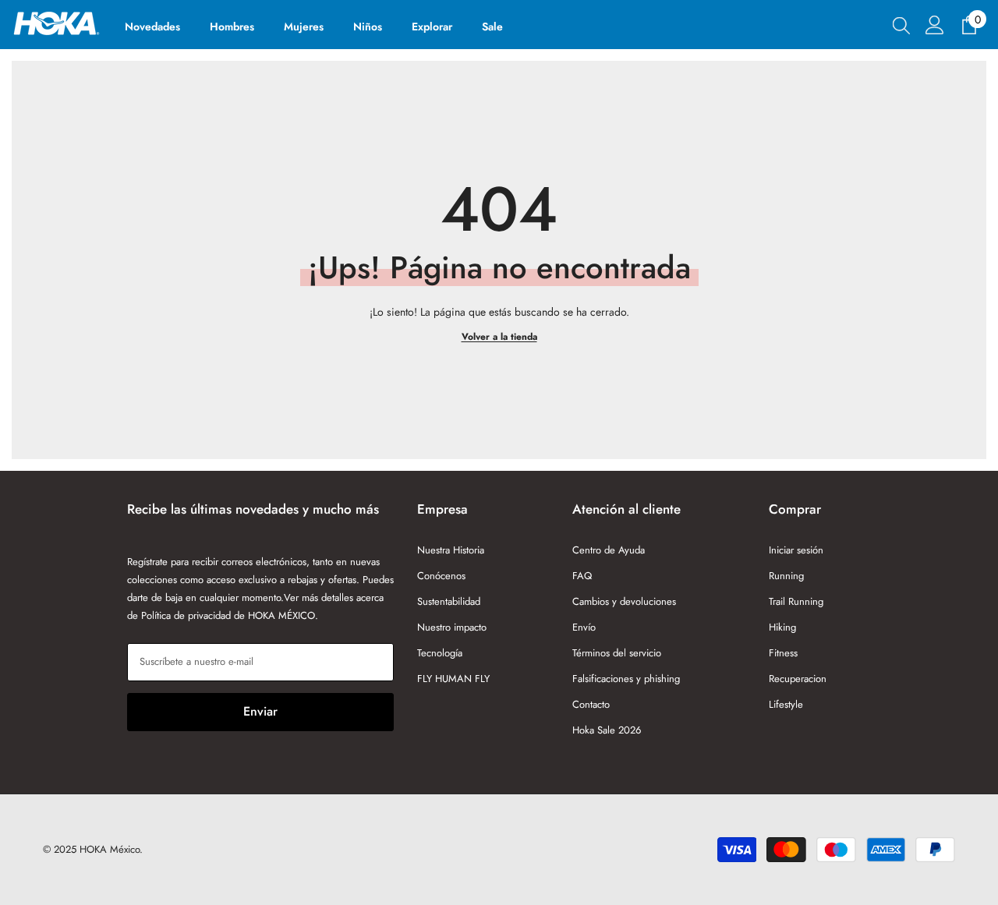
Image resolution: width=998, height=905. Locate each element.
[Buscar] (901, 25)
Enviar (260, 711)
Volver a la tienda (499, 336)
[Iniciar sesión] (934, 25)
